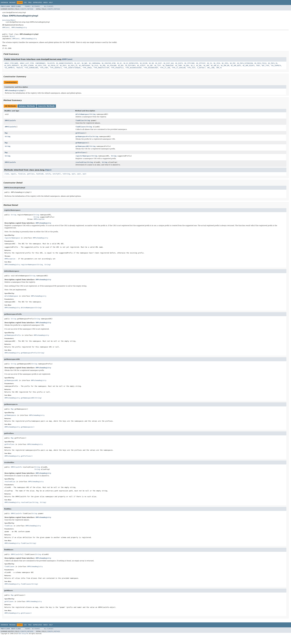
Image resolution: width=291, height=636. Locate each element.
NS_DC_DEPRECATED (131, 63)
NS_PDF (232, 63)
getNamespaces (81, 143)
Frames (27, 6)
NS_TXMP (178, 65)
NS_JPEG (225, 63)
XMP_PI (219, 68)
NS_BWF (84, 63)
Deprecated (37, 2)
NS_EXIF (158, 63)
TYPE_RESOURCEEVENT (133, 68)
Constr (23, 9)
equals (13, 174)
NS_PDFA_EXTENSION (245, 63)
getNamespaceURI (82, 146)
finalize (21, 174)
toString (66, 174)
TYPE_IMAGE (87, 68)
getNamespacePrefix (83, 136)
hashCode (40, 174)
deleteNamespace (82, 114)
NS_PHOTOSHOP (84, 65)
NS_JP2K (217, 63)
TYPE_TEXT (191, 68)
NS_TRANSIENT (168, 65)
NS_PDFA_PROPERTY (11, 65)
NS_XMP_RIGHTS (249, 65)
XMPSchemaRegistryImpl (14, 90)
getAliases (80, 133)
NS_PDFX (63, 65)
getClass (30, 174)
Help (51, 2)
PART (258, 65)
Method (30, 9)
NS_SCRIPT (141, 65)
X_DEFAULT (201, 68)
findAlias (79, 120)
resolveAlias (80, 162)
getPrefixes (80, 152)
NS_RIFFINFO (130, 65)
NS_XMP (206, 65)
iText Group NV (23, 633)
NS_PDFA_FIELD (260, 63)
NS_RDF (121, 65)
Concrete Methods (46, 106)
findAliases (80, 127)
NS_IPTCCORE (189, 63)
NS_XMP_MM (225, 65)
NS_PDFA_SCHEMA (27, 65)
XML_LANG (210, 68)
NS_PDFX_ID (72, 65)
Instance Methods (27, 106)
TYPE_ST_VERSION (178, 68)
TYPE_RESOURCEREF (151, 68)
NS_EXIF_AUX (169, 63)
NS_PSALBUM (111, 65)
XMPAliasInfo (10, 120)
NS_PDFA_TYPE (40, 65)
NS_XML (199, 65)
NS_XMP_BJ (215, 65)
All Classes (48, 6)
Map (6, 133)
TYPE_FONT (44, 68)
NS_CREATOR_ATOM (108, 63)
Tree (30, 2)
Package (12, 2)
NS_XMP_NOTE (236, 65)
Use (25, 2)
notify (48, 174)
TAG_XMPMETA (9, 68)
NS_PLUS (95, 65)
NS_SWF (150, 65)
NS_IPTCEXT (200, 63)
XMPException (39, 219)
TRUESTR (19, 68)
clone (6, 174)
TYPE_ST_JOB (165, 68)
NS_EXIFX (179, 63)
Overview (4, 2)
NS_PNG (102, 65)
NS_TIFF (157, 65)
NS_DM (151, 63)
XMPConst (6, 27)
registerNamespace (83, 156)
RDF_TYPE (265, 65)
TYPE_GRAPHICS (56, 68)
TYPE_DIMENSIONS (31, 68)
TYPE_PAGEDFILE (117, 68)
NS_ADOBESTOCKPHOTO (64, 63)
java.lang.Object (8, 20)
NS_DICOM (143, 63)
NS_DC (119, 63)
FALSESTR (50, 63)
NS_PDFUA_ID (53, 65)
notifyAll (57, 174)
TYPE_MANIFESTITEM (101, 68)
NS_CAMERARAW (94, 63)
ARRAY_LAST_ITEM (27, 63)
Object (12, 36)
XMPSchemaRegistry (19, 27)
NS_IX (209, 63)
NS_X (192, 65)
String (92, 114)
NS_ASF (77, 63)
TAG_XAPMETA (276, 65)
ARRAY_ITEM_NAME (11, 63)
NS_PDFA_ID (272, 63)
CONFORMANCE (40, 63)
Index (45, 2)
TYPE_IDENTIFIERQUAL (72, 68)
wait (73, 174)
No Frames (36, 6)
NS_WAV (186, 65)
